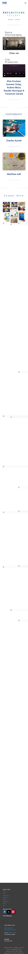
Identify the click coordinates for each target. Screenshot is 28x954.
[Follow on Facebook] (4, 912)
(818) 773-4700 (12, 933)
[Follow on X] (9, 912)
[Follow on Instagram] (13, 912)
